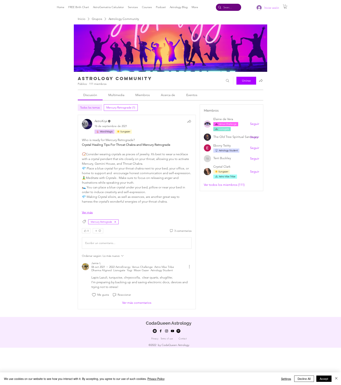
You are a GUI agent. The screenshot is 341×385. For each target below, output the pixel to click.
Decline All (304, 379)
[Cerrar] (336, 379)
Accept (324, 379)
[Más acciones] (189, 266)
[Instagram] (167, 331)
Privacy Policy (156, 379)
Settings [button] (286, 379)
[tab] (90, 107)
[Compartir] (189, 121)
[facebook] (161, 331)
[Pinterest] (178, 331)
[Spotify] (155, 331)
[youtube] (172, 331)
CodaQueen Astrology (168, 323)
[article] (137, 212)
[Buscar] (227, 81)
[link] (90, 95)
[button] (285, 6)
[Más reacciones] (98, 230)
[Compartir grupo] (261, 80)
